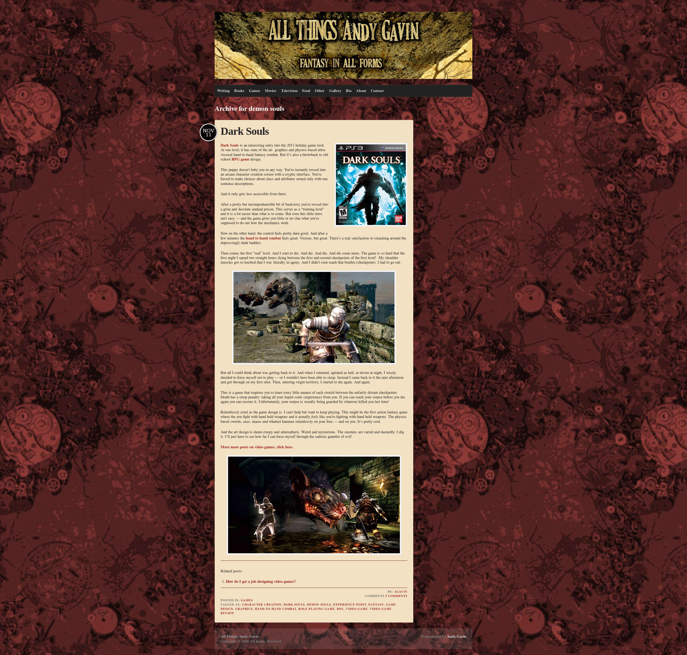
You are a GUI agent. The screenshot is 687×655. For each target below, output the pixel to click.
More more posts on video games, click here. (257, 447)
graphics (244, 609)
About (361, 90)
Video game (357, 609)
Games (254, 90)
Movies (270, 90)
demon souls (319, 604)
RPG (340, 609)
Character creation (262, 604)
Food (306, 90)
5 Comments (396, 596)
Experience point (349, 604)
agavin (400, 592)
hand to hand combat (263, 238)
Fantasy (376, 604)
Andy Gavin (456, 636)
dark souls (294, 604)
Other (319, 90)
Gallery (335, 90)
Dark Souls (245, 131)
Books (239, 90)
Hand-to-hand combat (275, 609)
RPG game (240, 159)
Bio (349, 90)
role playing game (316, 609)
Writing (223, 90)
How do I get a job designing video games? (261, 581)
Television (289, 90)
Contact (377, 90)
